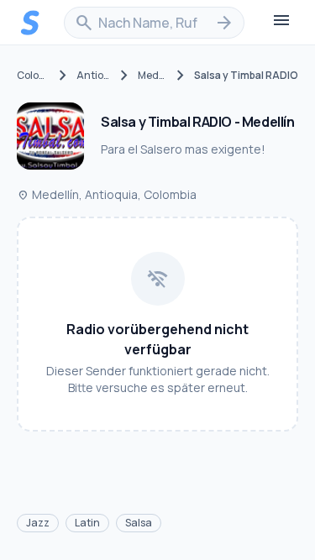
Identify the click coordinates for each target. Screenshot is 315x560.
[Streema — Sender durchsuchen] (30, 22)
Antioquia (94, 75)
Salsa (138, 523)
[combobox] (154, 23)
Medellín (152, 75)
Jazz (38, 523)
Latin (87, 523)
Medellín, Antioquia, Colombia (107, 194)
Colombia (33, 75)
